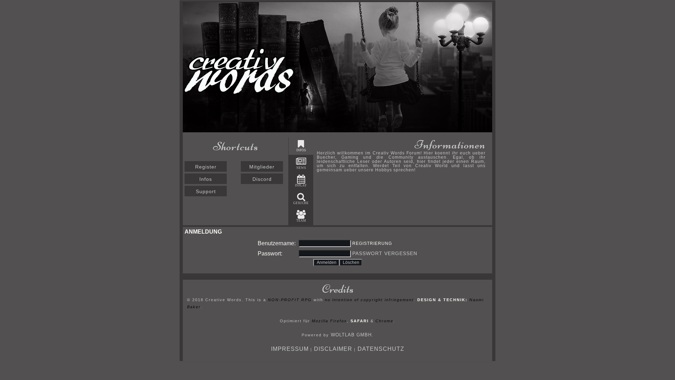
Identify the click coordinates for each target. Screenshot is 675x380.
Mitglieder (262, 167)
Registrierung (372, 243)
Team (301, 220)
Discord (262, 179)
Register (206, 167)
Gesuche (301, 203)
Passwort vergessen (384, 253)
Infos (205, 179)
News (301, 168)
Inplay (301, 185)
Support (206, 191)
